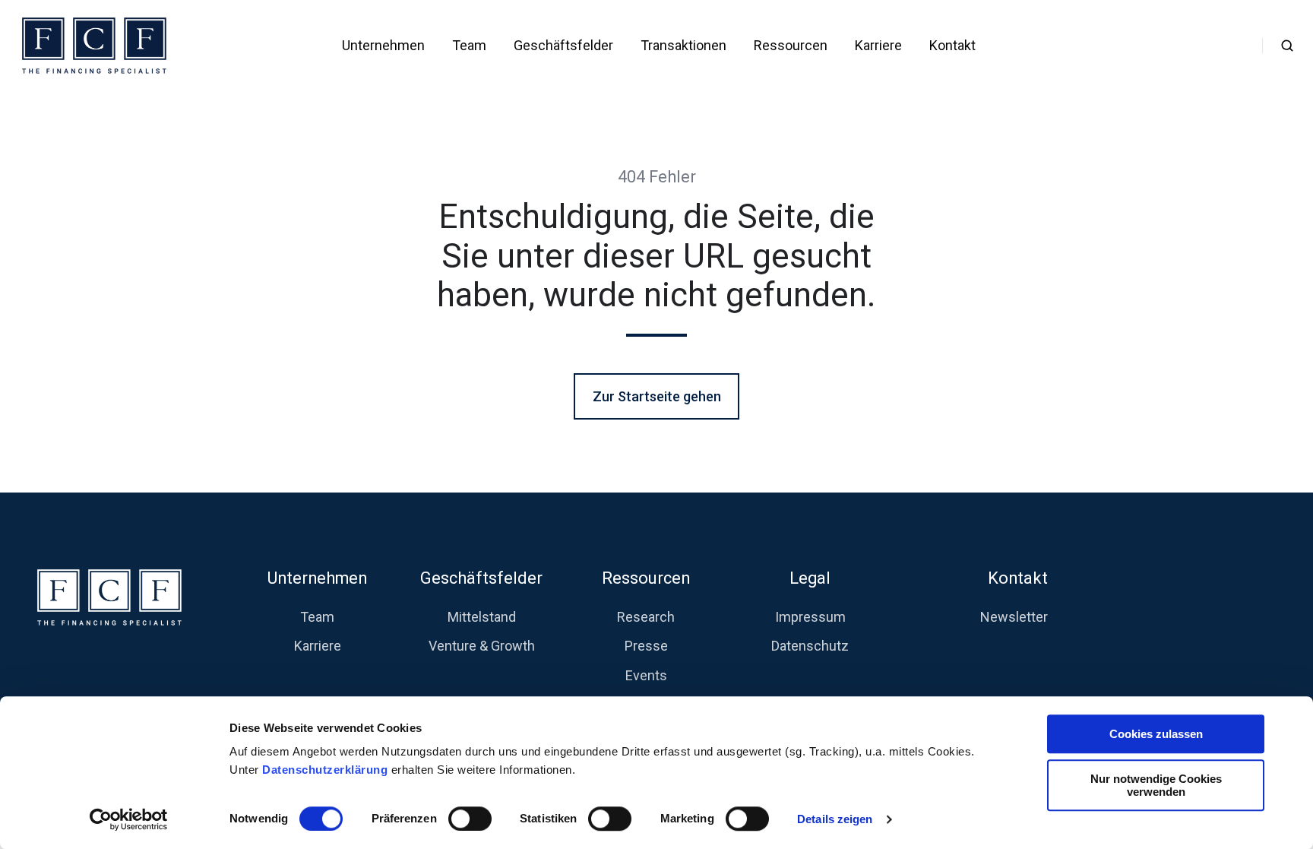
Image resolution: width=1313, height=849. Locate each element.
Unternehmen (383, 45)
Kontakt (952, 45)
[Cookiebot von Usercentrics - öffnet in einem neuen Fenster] (128, 819)
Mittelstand (482, 617)
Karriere (878, 45)
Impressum (810, 617)
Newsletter (1014, 617)
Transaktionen (683, 45)
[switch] (470, 818)
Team (469, 45)
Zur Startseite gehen (657, 396)
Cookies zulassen (1156, 733)
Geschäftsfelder (563, 45)
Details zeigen (834, 819)
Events (646, 675)
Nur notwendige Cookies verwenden (1156, 785)
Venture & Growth (482, 646)
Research (646, 617)
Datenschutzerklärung (326, 769)
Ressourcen (790, 45)
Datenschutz (810, 646)
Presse (646, 646)
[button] (1287, 45)
